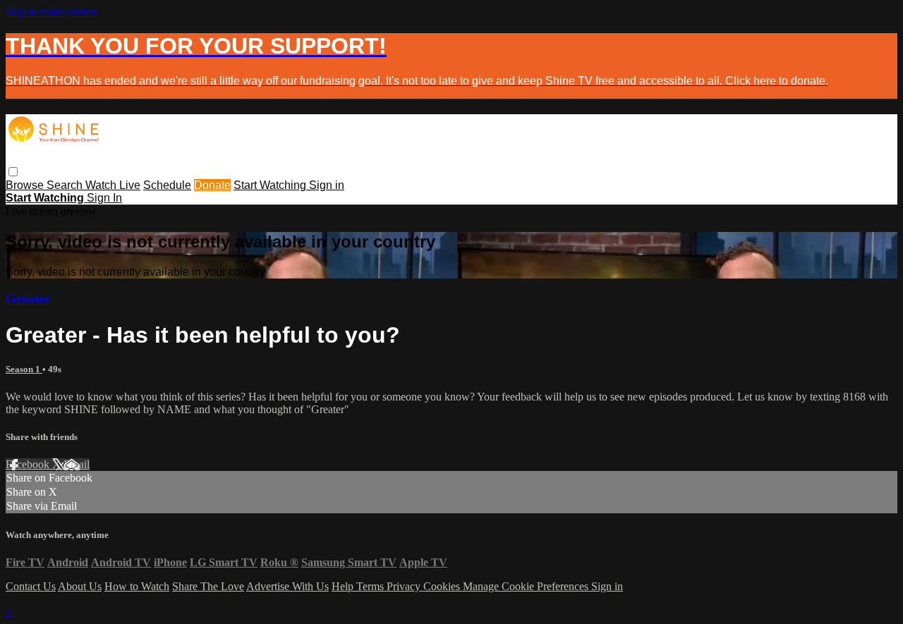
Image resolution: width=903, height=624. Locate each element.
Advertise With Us (287, 586)
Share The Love (208, 586)
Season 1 (24, 369)
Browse (26, 185)
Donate (212, 185)
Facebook (29, 464)
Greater (28, 298)
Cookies (443, 586)
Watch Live (112, 185)
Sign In (104, 198)
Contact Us (31, 586)
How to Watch (136, 586)
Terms (371, 586)
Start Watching (271, 185)
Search (66, 185)
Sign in (326, 185)
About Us (80, 586)
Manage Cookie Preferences (527, 586)
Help (344, 586)
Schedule (167, 185)
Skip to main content (51, 12)
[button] (13, 171)
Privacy (405, 586)
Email (76, 464)
